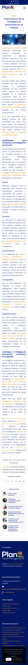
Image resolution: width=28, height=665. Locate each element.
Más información (17, 659)
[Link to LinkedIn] (11, 1)
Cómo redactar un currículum (12, 630)
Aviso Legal (6, 610)
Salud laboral (19, 472)
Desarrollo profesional (10, 634)
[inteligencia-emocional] (14, 39)
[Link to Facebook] (18, 1)
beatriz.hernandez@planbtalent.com (14, 589)
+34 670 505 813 (16, 3)
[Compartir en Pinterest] (16, 481)
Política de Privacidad (10, 608)
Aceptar (8, 659)
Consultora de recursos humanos (13, 632)
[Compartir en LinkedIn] (20, 481)
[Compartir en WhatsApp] (12, 481)
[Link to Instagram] (16, 1)
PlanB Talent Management (15, 418)
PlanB (14, 16)
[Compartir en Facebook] (4, 481)
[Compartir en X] (8, 481)
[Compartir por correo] (24, 481)
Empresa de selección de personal (14, 628)
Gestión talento (8, 469)
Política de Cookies (9, 613)
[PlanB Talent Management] (11, 8)
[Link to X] (14, 1)
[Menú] (24, 8)
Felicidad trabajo (18, 467)
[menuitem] (24, 8)
